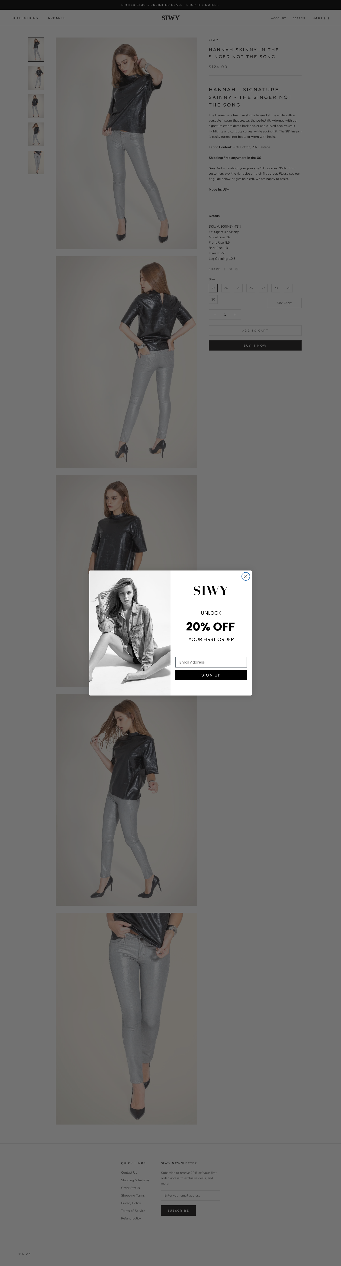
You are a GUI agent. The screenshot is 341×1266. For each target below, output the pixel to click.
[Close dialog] (246, 576)
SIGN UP (211, 675)
